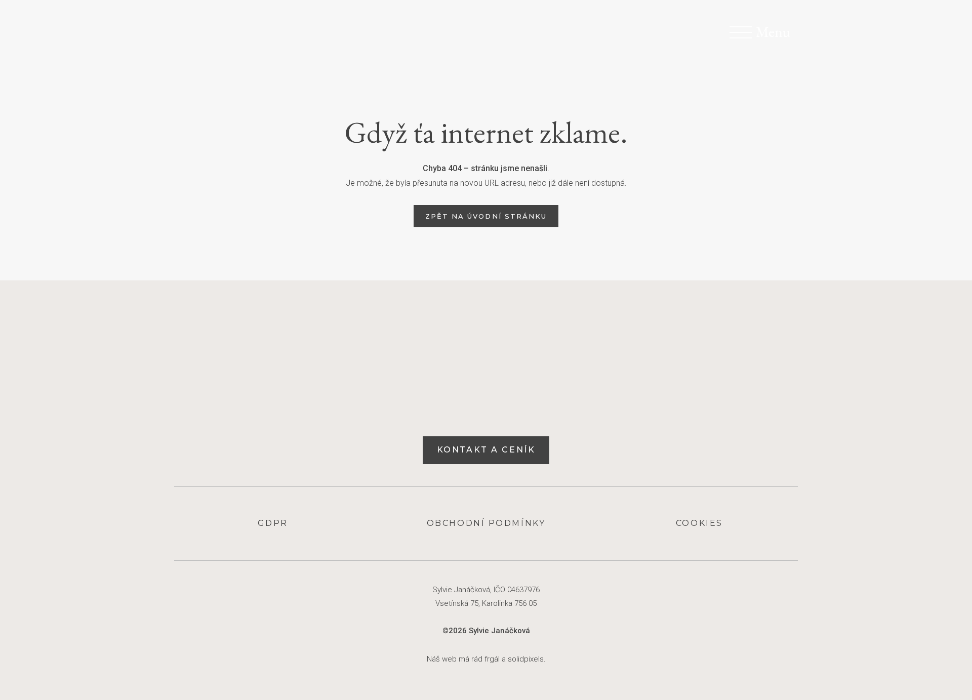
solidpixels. (527, 659)
